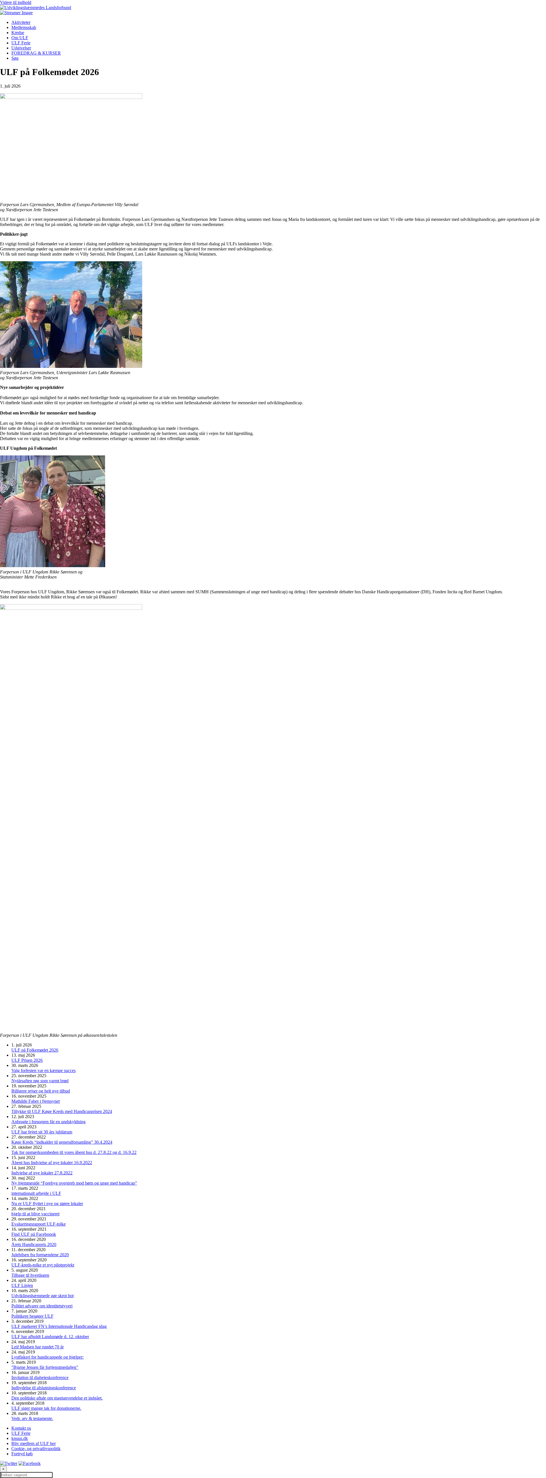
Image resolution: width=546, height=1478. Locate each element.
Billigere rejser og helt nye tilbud (40, 1091)
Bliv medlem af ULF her (33, 1443)
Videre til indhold (15, 2)
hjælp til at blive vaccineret (35, 1213)
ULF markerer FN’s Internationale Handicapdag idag (59, 1326)
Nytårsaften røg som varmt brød (40, 1080)
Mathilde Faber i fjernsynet (35, 1101)
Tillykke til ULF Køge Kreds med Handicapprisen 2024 (61, 1111)
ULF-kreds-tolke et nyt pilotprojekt (42, 1265)
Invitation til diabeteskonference (40, 1377)
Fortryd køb (22, 1453)
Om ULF (19, 37)
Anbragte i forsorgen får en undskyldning (48, 1121)
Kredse (17, 32)
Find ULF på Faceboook (33, 1234)
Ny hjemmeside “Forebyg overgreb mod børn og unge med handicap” (74, 1183)
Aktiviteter (20, 22)
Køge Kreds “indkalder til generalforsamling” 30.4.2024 (61, 1142)
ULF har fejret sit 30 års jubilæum (41, 1131)
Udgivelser (21, 47)
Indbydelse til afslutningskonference (43, 1387)
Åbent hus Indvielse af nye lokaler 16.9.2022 (51, 1162)
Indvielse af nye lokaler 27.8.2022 (42, 1172)
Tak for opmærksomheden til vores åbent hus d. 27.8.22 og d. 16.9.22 (73, 1152)
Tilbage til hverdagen (30, 1275)
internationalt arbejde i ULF (36, 1193)
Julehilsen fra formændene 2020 (40, 1254)
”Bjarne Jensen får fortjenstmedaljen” (44, 1367)
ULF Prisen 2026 (27, 1060)
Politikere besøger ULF (32, 1316)
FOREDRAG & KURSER (36, 53)
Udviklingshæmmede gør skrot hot (42, 1295)
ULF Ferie (20, 42)
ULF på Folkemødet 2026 (34, 1050)
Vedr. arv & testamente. (32, 1418)
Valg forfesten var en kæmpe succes (43, 1070)
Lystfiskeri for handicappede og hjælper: (47, 1357)
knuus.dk (19, 1438)
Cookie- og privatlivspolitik (36, 1448)
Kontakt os (21, 1428)
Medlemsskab (23, 27)
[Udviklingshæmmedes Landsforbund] (35, 7)
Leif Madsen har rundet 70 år (37, 1346)
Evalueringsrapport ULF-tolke (38, 1224)
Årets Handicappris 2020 (33, 1244)
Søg (14, 58)
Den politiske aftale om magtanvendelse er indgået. (57, 1398)
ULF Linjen (22, 1285)
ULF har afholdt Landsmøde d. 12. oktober (50, 1336)
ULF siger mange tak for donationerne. (46, 1408)
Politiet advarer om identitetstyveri (42, 1305)
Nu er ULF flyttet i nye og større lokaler (47, 1203)
